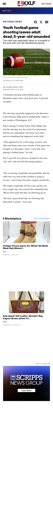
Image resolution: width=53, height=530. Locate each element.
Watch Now (46, 4)
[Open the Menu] (4, 4)
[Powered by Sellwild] (46, 364)
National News (12, 21)
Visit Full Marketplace (42, 218)
